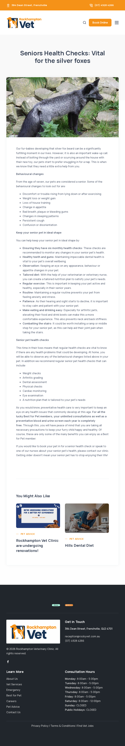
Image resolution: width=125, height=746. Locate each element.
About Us (12, 679)
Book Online (100, 22)
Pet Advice (28, 533)
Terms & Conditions (62, 726)
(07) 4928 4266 (104, 5)
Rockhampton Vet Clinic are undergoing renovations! (37, 545)
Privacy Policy (40, 726)
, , (88, 628)
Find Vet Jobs (85, 726)
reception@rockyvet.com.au (82, 636)
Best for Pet (13, 695)
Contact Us (13, 712)
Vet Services (14, 684)
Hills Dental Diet (79, 545)
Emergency (13, 690)
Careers (11, 701)
